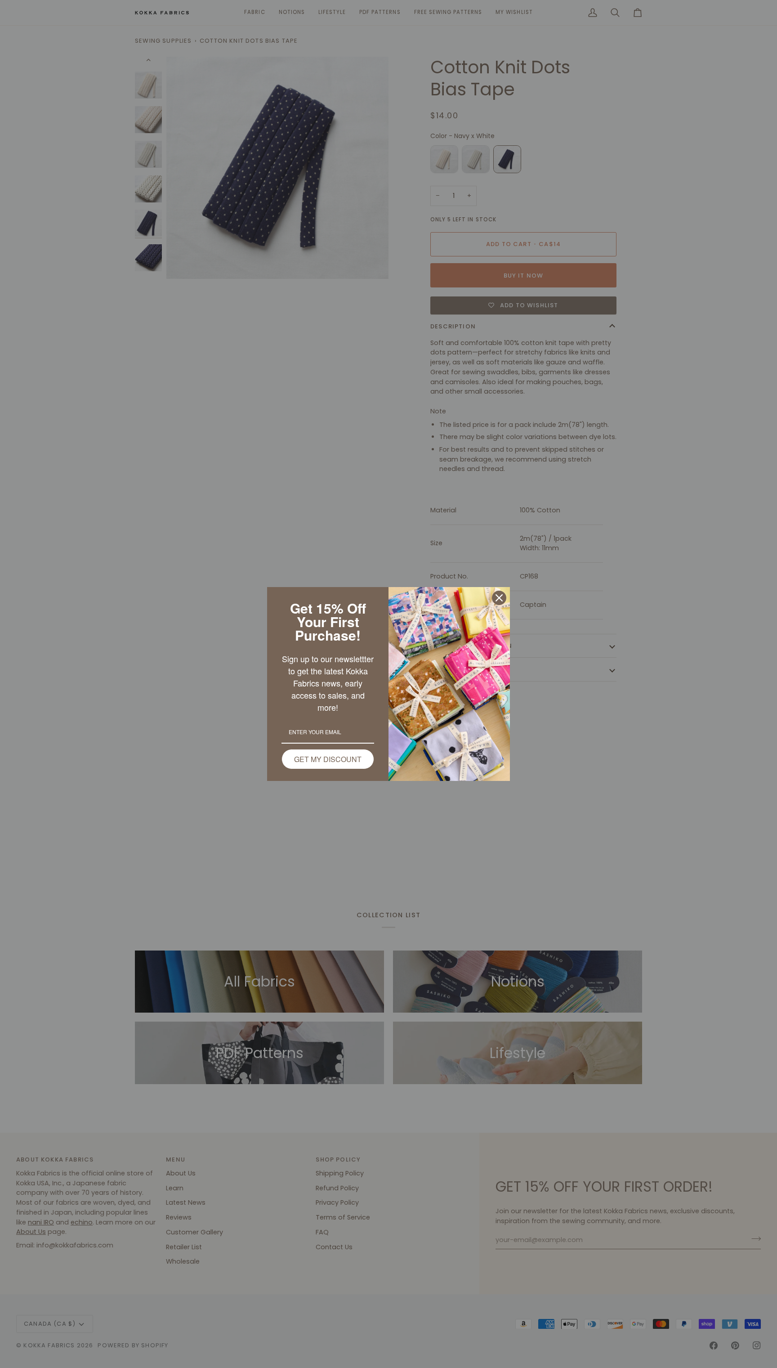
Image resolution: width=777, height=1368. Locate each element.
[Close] (499, 598)
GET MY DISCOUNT (328, 759)
